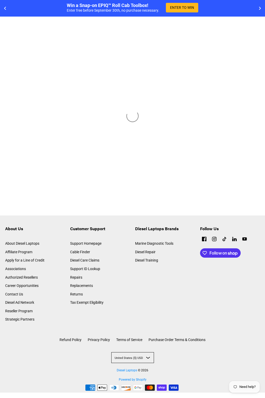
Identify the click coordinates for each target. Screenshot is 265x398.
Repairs (76, 277)
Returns (76, 294)
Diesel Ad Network (19, 302)
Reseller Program (19, 311)
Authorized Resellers (21, 277)
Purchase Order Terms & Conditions (177, 340)
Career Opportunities (22, 286)
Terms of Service (129, 340)
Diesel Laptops (127, 370)
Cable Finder (80, 252)
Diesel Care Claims (84, 260)
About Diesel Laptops (22, 243)
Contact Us (14, 294)
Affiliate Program (18, 252)
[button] (204, 240)
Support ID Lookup (85, 269)
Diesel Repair (145, 252)
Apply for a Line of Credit (25, 260)
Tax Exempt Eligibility (87, 302)
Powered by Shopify (132, 379)
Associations (15, 269)
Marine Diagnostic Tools (154, 243)
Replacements (81, 286)
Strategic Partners (19, 319)
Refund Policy (71, 340)
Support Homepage (85, 243)
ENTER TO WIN (182, 7)
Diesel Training (146, 260)
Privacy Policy (99, 340)
